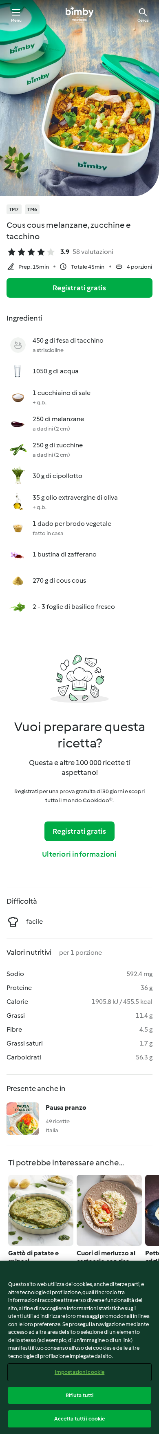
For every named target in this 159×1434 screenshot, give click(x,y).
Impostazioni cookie (79, 1372)
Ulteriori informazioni (79, 854)
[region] (79, 1347)
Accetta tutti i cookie (79, 1419)
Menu (16, 20)
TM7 (14, 209)
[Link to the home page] (79, 15)
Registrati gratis (79, 287)
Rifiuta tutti (80, 1395)
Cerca (142, 20)
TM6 (32, 209)
